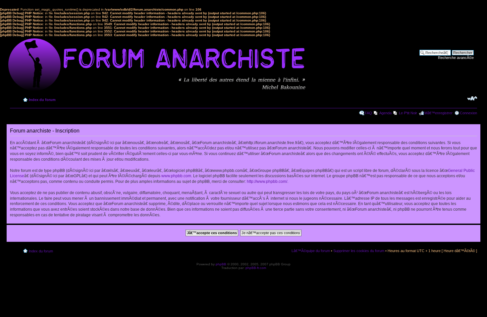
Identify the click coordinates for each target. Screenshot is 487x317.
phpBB (221, 264)
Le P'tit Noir (408, 113)
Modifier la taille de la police (472, 98)
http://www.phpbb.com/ (267, 181)
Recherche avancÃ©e (456, 58)
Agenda (385, 113)
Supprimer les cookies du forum (358, 251)
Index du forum (42, 100)
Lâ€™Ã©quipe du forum (311, 251)
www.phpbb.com (176, 176)
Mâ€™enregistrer (438, 113)
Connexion (468, 113)
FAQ (368, 113)
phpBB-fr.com (255, 268)
